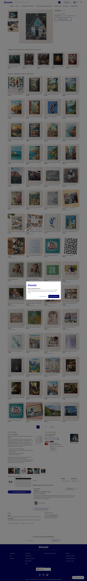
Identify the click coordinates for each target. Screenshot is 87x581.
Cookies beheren (43, 296)
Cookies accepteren (53, 296)
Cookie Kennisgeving (45, 290)
